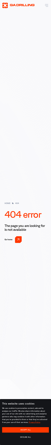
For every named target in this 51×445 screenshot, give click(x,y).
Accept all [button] (25, 430)
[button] (46, 5)
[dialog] (25, 422)
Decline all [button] (25, 437)
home (7, 203)
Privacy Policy (34, 422)
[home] (18, 5)
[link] (13, 239)
